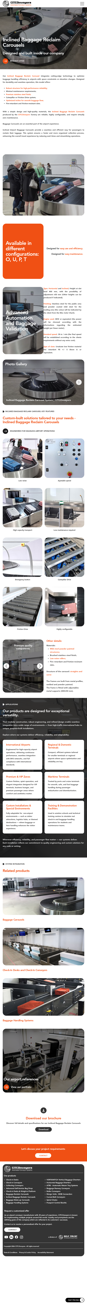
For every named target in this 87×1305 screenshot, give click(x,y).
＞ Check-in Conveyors (13, 1183)
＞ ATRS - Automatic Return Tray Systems (61, 1185)
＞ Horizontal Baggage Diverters (57, 1183)
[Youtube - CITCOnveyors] (6, 1237)
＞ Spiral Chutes (50, 1200)
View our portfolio (21, 1087)
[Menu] (82, 4)
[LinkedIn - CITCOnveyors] (11, 1237)
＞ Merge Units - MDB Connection (58, 1194)
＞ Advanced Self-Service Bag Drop (18, 1188)
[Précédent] (6, 666)
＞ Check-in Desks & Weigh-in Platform (19, 1191)
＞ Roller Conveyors (52, 1191)
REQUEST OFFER (17, 61)
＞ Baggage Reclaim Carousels (16, 1194)
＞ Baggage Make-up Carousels (16, 1200)
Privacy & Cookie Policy (27, 1252)
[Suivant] (40, 666)
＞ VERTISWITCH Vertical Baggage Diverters (62, 1180)
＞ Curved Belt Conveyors (54, 1197)
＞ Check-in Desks (11, 1180)
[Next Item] (79, 382)
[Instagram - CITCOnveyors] (21, 1237)
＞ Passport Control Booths (55, 1203)
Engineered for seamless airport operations (32, 431)
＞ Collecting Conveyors (13, 1185)
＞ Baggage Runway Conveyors (57, 1188)
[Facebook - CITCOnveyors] (16, 1237)
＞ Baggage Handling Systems (16, 1203)
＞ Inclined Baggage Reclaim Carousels (19, 1197)
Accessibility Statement (45, 1252)
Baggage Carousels (13, 919)
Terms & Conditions (10, 1252)
